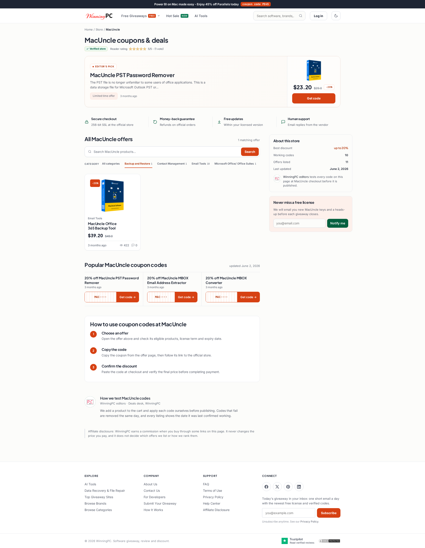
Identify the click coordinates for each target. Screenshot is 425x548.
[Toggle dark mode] (336, 15)
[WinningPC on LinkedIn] (299, 486)
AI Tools (201, 16)
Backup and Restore (138, 163)
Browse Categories (98, 510)
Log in (318, 16)
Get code (314, 98)
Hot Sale (176, 16)
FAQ (206, 484)
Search (250, 152)
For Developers (154, 497)
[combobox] (166, 152)
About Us (150, 484)
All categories (111, 163)
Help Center (211, 503)
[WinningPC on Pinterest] (288, 486)
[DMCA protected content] (329, 541)
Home (89, 29)
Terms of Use (212, 490)
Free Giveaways (138, 16)
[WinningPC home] (99, 15)
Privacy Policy (213, 497)
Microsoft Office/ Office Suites (235, 163)
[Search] (300, 15)
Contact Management (172, 163)
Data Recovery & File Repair (105, 490)
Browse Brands (95, 503)
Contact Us (152, 490)
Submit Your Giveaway (160, 503)
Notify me (337, 223)
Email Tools (201, 163)
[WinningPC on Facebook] (266, 486)
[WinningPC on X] (277, 486)
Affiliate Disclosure (216, 510)
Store (99, 29)
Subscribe (328, 513)
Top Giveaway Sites (99, 497)
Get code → (128, 297)
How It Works (153, 510)
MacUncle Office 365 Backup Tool (102, 226)
